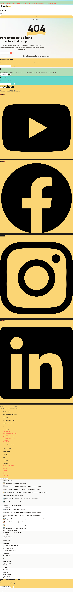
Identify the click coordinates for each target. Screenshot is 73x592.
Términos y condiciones (15, 408)
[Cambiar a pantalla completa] (4, 589)
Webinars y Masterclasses (10, 414)
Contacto (5, 463)
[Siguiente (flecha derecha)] (4, 591)
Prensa (5, 454)
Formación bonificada (8, 445)
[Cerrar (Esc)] (9, 589)
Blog (4, 457)
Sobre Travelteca (7, 448)
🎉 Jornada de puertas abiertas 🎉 (8, 1)
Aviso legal (12, 406)
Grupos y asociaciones (9, 420)
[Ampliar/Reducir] (1, 589)
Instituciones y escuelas (9, 424)
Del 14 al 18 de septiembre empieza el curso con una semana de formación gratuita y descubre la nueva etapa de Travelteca (29, 3)
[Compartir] (7, 589)
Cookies (7, 408)
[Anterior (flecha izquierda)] (1, 591)
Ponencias (5, 427)
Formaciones (6, 411)
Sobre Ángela (6, 451)
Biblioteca (5, 460)
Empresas (5, 417)
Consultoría (6, 430)
